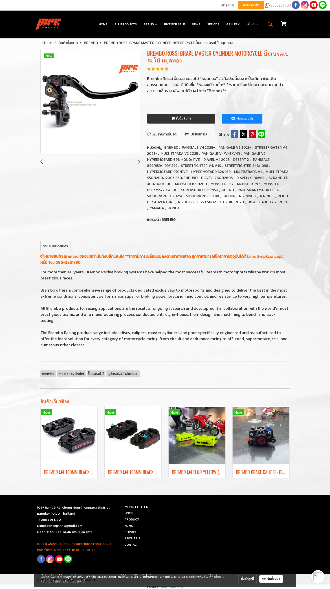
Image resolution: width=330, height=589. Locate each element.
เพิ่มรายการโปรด (164, 134)
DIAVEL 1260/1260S (217, 177)
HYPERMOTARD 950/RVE (168, 171)
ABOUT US (132, 538)
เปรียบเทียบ (198, 134)
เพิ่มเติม (251, 24)
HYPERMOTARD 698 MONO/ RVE (174, 159)
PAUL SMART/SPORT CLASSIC (262, 190)
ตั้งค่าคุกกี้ (247, 579)
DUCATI (228, 190)
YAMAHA (157, 208)
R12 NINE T (248, 196)
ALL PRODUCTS (125, 24)
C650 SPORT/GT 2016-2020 (221, 202)
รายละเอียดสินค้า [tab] (55, 246)
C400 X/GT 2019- (273, 202)
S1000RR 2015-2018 (203, 196)
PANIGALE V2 (255, 153)
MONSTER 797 (249, 183)
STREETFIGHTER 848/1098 (247, 165)
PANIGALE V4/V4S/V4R (221, 153)
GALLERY (233, 24)
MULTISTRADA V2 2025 (180, 153)
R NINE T (267, 196)
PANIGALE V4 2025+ (199, 147)
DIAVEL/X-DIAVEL (251, 177)
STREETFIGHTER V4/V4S (201, 165)
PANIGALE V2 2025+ (235, 147)
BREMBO (171, 147)
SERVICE (213, 24)
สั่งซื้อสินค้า (183, 118)
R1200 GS (186, 202)
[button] (270, 24)
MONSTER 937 (222, 183)
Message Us (245, 118)
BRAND (149, 24)
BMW (252, 202)
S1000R (229, 196)
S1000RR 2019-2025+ (165, 196)
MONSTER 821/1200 (191, 183)
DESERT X (241, 159)
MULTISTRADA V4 (248, 171)
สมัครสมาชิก (251, 5)
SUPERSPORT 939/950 (200, 190)
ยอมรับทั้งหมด (271, 579)
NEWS (196, 24)
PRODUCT (132, 519)
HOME (103, 24)
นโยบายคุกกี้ (77, 581)
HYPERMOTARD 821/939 (211, 171)
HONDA (174, 208)
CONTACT (132, 544)
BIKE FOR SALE (174, 24)
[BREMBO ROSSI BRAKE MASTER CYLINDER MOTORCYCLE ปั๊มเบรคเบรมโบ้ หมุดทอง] (90, 101)
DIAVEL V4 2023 (217, 159)
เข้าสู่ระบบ (227, 5)
